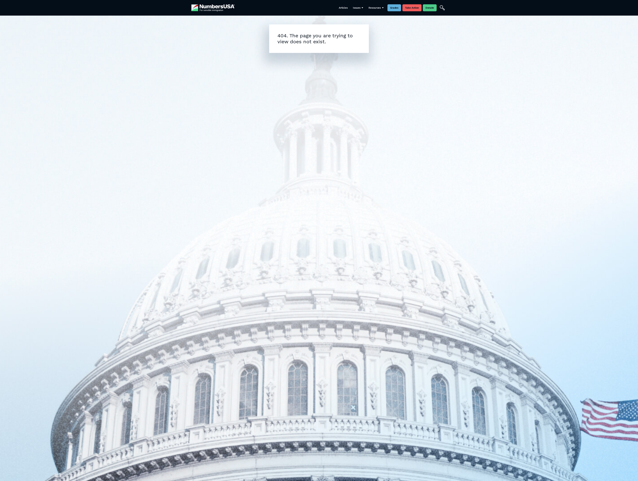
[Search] (442, 7)
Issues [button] (356, 7)
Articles (343, 7)
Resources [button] (375, 7)
